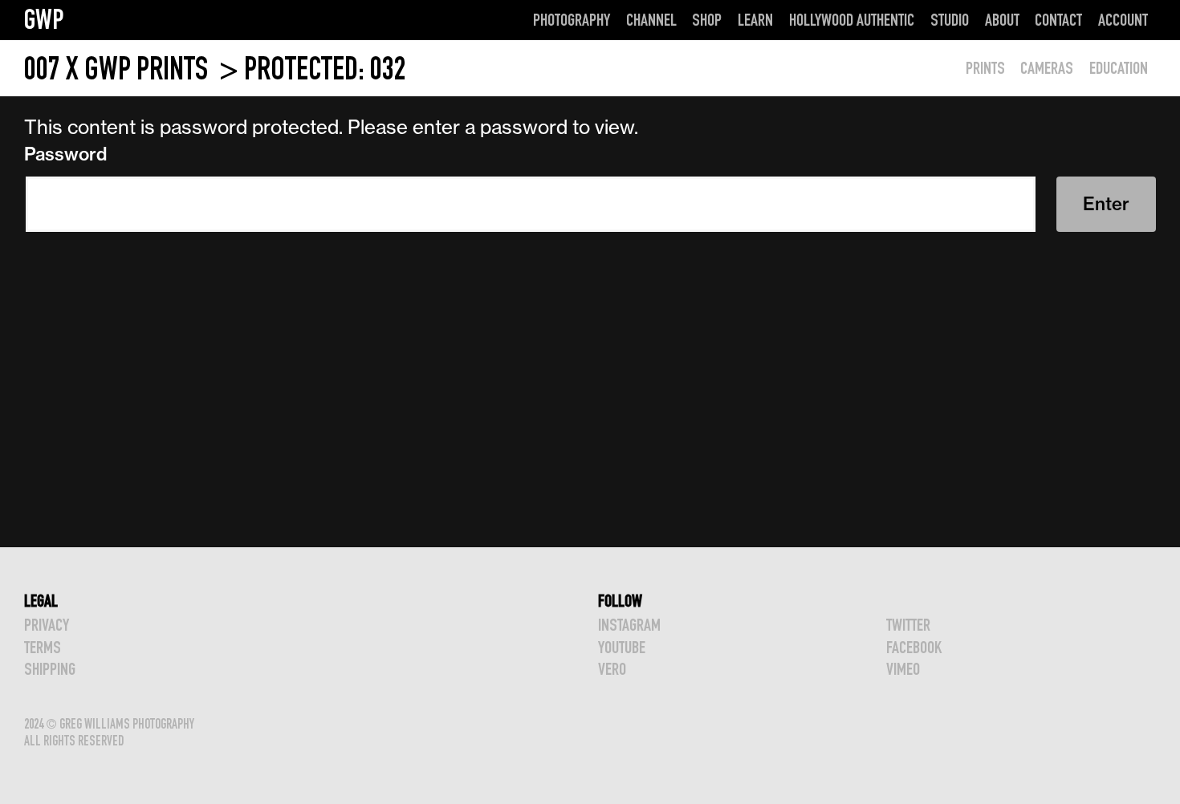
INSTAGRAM (629, 624)
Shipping (49, 669)
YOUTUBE (621, 647)
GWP (44, 19)
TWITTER (908, 624)
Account (1123, 19)
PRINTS (985, 68)
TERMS (42, 647)
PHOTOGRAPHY (571, 19)
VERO (612, 669)
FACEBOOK (914, 647)
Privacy (46, 624)
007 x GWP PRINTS (119, 68)
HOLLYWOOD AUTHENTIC (851, 19)
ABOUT (1002, 19)
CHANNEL (651, 19)
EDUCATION (1118, 68)
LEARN (755, 19)
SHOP (707, 19)
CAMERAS (1046, 68)
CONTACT (1058, 19)
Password (65, 154)
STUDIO (949, 19)
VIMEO (903, 669)
